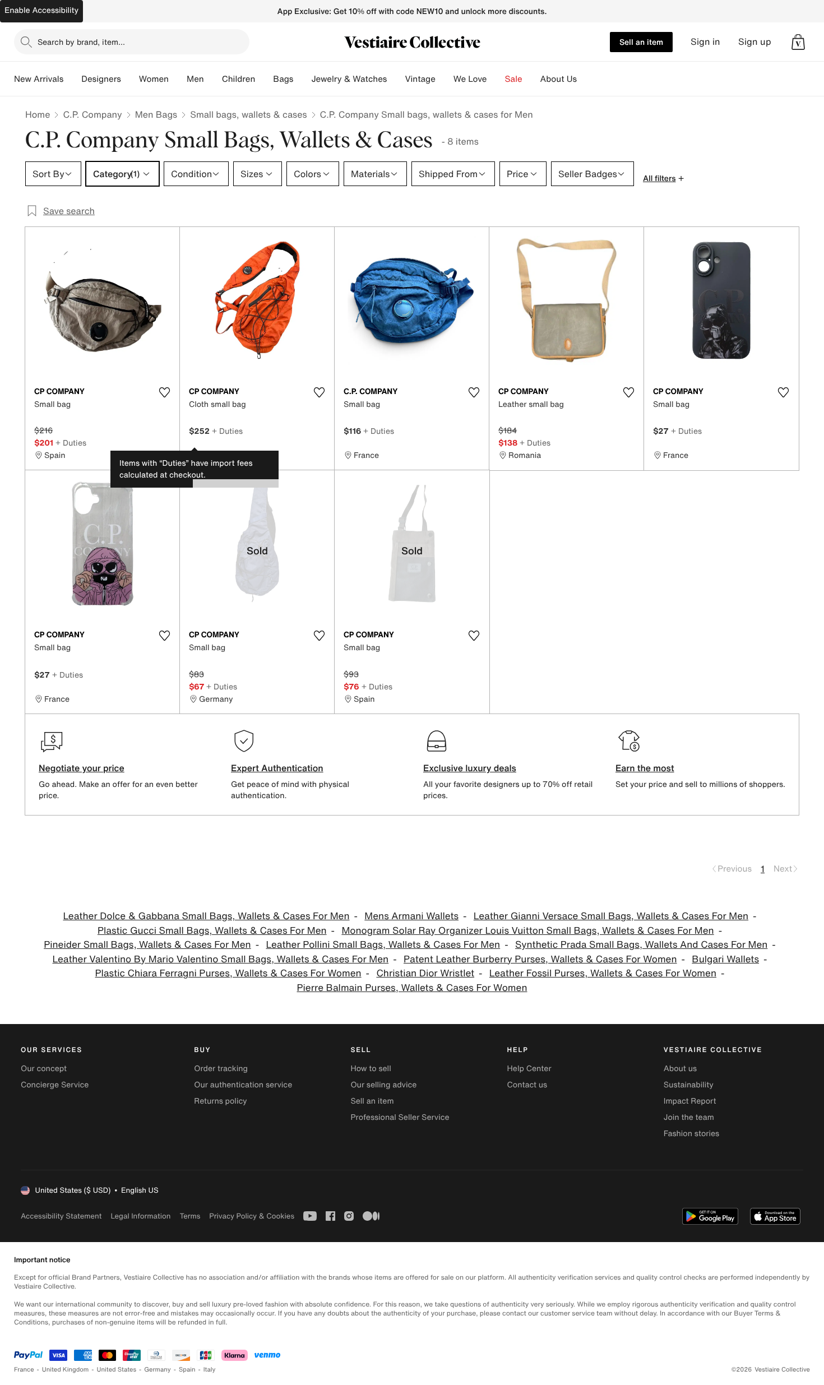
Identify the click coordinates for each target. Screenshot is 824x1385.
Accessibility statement (61, 1216)
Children (239, 79)
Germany (157, 1369)
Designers (101, 79)
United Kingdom (65, 1369)
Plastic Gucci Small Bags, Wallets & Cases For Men (212, 931)
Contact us (527, 1085)
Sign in (705, 42)
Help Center (529, 1068)
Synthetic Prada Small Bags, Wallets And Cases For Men (641, 945)
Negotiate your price (81, 768)
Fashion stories (691, 1134)
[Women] (177, 79)
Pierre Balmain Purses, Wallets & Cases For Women (412, 988)
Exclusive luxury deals (469, 768)
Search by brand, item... (81, 42)
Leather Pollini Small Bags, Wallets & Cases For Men (383, 945)
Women (154, 79)
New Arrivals (38, 79)
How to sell (370, 1068)
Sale (513, 79)
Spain (187, 1369)
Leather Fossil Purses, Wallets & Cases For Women (602, 973)
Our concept (44, 1068)
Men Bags (156, 114)
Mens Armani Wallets (411, 916)
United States (117, 1369)
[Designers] (130, 79)
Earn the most (644, 768)
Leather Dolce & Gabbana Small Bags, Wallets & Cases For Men (206, 916)
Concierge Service (55, 1085)
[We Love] (496, 79)
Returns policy (220, 1101)
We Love (470, 79)
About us (680, 1068)
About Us (558, 79)
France (24, 1369)
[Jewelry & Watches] (395, 79)
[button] (798, 42)
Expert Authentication (277, 768)
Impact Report (690, 1101)
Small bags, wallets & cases (248, 114)
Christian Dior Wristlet (425, 973)
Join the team (689, 1117)
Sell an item (641, 42)
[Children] (264, 79)
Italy (209, 1369)
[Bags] (302, 79)
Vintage (420, 79)
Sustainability (689, 1085)
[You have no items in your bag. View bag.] (798, 42)
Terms (189, 1216)
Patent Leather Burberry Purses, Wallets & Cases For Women (540, 959)
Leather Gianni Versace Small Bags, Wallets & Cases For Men (611, 916)
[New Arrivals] (72, 79)
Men (195, 79)
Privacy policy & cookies (251, 1216)
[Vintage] (444, 79)
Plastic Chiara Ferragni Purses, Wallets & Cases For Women (228, 973)
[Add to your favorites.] (164, 392)
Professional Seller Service (399, 1117)
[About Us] (585, 79)
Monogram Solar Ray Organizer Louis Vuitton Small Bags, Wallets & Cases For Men (527, 931)
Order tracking (221, 1068)
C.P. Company (92, 114)
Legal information (140, 1216)
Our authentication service (243, 1085)
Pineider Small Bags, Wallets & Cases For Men (147, 945)
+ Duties (70, 442)
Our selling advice (383, 1085)
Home (37, 114)
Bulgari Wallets (725, 959)
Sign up (754, 42)
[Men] (213, 79)
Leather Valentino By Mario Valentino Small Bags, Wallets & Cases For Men (221, 959)
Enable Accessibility (41, 10)
